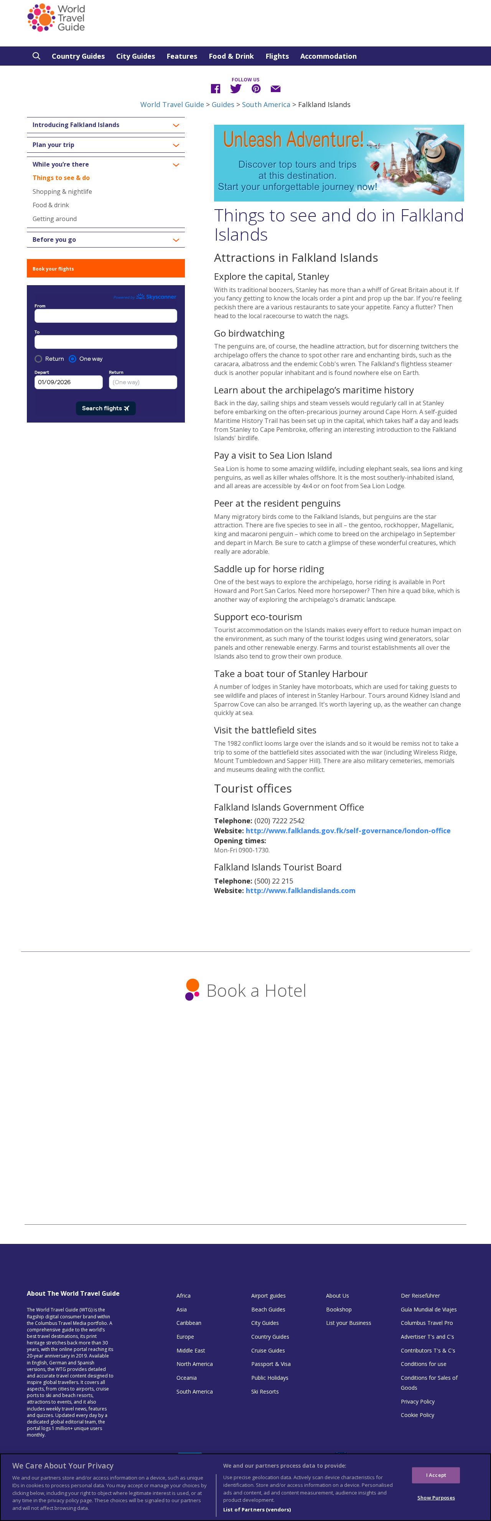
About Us (337, 1295)
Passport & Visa (271, 1363)
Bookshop (339, 1309)
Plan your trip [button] (53, 145)
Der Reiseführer (420, 1295)
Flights (277, 56)
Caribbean (188, 1322)
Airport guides (268, 1295)
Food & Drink (231, 56)
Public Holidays (269, 1377)
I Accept (436, 1474)
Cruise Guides (268, 1350)
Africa (183, 1295)
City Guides (135, 56)
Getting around (55, 219)
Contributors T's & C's (428, 1350)
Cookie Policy (417, 1415)
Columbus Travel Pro (427, 1322)
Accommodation (328, 56)
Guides (223, 104)
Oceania (186, 1377)
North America (194, 1363)
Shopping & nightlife (62, 191)
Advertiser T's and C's (427, 1336)
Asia (181, 1309)
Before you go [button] (54, 239)
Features (181, 56)
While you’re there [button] (61, 164)
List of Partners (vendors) (257, 1509)
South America (266, 104)
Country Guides (78, 56)
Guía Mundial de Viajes (429, 1309)
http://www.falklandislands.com (301, 890)
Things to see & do (61, 177)
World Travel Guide (172, 104)
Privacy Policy (418, 1401)
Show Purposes (436, 1497)
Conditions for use (424, 1363)
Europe (185, 1336)
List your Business (348, 1322)
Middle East (190, 1350)
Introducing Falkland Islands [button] (76, 125)
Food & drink (51, 205)
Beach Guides (268, 1309)
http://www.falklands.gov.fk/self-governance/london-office (348, 830)
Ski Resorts (265, 1391)
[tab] (106, 125)
